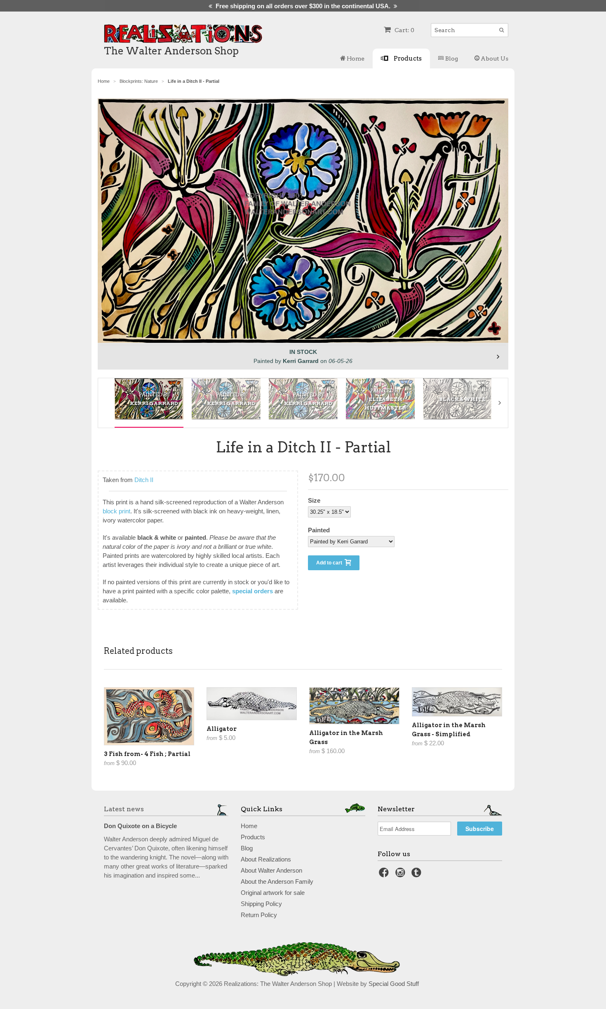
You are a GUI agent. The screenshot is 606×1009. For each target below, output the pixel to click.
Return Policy (259, 914)
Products (407, 58)
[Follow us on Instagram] (401, 875)
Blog (451, 58)
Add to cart (330, 563)
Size (314, 500)
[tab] (149, 398)
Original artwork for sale (273, 892)
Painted (319, 530)
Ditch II (143, 479)
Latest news (124, 809)
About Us (493, 58)
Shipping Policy (261, 903)
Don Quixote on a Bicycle (140, 825)
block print (116, 511)
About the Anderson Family (277, 881)
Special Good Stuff (394, 983)
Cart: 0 (403, 30)
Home (354, 58)
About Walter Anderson (271, 870)
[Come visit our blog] (417, 875)
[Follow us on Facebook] (385, 875)
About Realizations (266, 859)
